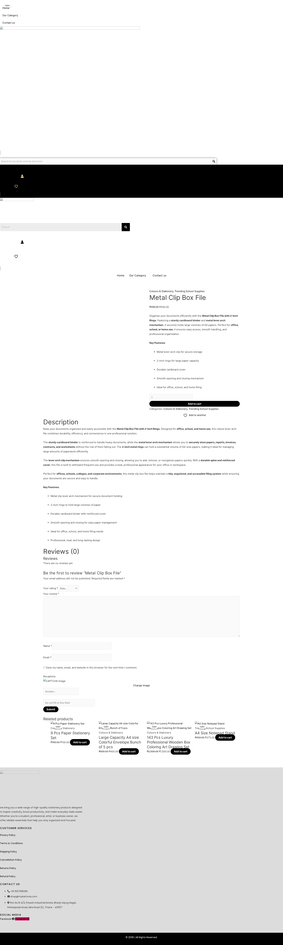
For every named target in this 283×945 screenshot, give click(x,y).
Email (47, 657)
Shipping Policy (8, 851)
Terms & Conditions (11, 843)
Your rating (50, 588)
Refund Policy (7, 876)
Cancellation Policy (11, 859)
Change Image (141, 685)
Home (5, 8)
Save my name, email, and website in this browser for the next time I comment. (91, 667)
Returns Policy (8, 868)
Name (47, 645)
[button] (106, 15)
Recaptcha (49, 676)
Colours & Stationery (161, 291)
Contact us (8, 22)
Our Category (10, 15)
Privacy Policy (7, 835)
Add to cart (194, 403)
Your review (51, 593)
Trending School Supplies (190, 291)
